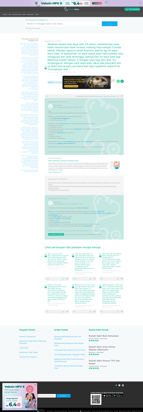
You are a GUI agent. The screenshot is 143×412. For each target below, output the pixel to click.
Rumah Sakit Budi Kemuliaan (104, 336)
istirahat (90, 141)
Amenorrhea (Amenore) (28, 357)
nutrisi (109, 213)
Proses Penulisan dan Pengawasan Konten (102, 411)
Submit (63, 396)
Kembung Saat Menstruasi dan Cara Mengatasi (67, 338)
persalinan (57, 118)
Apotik (24, 14)
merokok (58, 218)
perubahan (69, 141)
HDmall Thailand (138, 411)
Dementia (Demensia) (27, 337)
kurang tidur (78, 129)
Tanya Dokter (30, 14)
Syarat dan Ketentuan (73, 411)
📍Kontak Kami (50, 411)
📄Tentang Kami (41, 411)
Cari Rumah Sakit (16, 14)
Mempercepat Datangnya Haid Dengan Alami (68, 344)
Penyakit (5, 14)
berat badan (61, 132)
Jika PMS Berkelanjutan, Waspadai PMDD (69, 355)
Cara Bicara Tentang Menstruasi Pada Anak (68, 367)
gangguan (60, 143)
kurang (84, 141)
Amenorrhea (24, 348)
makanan (86, 213)
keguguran (66, 118)
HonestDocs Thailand (126, 411)
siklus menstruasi (69, 143)
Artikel (36, 14)
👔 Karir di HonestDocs (85, 411)
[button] (84, 96)
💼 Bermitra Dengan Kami (61, 411)
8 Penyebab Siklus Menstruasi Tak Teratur (69, 350)
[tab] (84, 167)
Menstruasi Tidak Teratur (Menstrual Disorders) (32, 342)
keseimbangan (53, 215)
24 (74, 278)
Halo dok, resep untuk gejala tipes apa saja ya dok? (29, 170)
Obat (10, 14)
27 (46, 278)
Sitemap (116, 411)
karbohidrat (97, 213)
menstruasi (63, 123)
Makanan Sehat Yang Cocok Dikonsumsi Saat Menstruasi (69, 360)
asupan (56, 222)
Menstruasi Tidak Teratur (28, 352)
